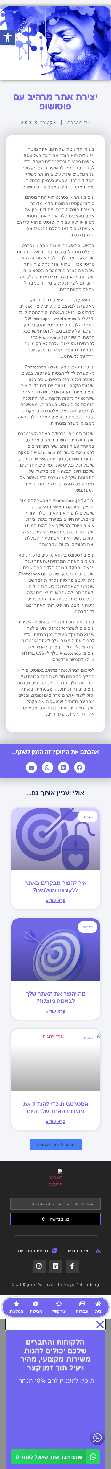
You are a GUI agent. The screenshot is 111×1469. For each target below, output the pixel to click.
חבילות (36, 1311)
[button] (7, 37)
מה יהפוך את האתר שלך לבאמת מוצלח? (56, 997)
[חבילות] (35, 1303)
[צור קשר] (59, 1303)
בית (98, 1311)
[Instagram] (39, 1266)
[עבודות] (82, 1303)
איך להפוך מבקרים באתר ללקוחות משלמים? (56, 886)
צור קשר (59, 1311)
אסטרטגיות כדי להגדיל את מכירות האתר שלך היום (56, 1107)
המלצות (16, 1311)
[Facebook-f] (72, 1266)
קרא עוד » (55, 900)
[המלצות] (16, 1303)
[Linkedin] (55, 1266)
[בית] (98, 1303)
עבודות (82, 1311)
